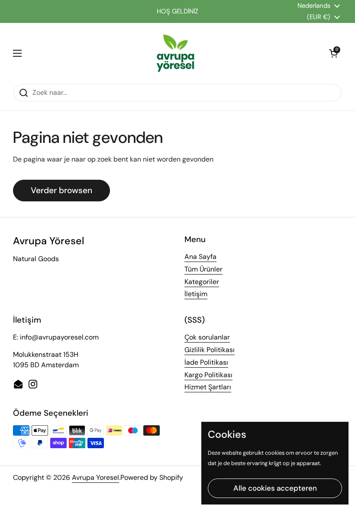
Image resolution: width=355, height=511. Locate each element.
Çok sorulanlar (207, 337)
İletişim (195, 293)
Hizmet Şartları (207, 386)
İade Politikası (206, 362)
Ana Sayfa (200, 256)
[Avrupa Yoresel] (175, 53)
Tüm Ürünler (203, 269)
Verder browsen (61, 190)
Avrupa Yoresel (95, 477)
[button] (333, 53)
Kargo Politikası (208, 374)
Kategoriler (201, 281)
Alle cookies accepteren (275, 488)
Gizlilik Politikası (209, 349)
